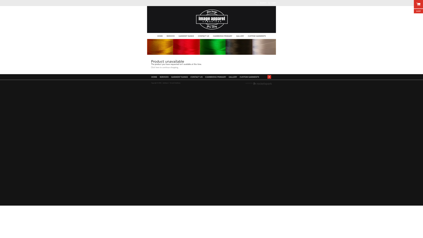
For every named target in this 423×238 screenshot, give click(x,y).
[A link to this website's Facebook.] (269, 77)
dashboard (165, 83)
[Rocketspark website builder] (259, 84)
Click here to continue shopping (164, 67)
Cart (273, 3)
